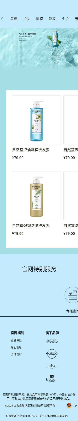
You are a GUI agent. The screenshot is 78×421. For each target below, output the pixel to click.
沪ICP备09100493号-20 (54, 416)
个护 (65, 18)
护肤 (26, 18)
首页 (13, 18)
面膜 (39, 18)
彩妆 (52, 18)
